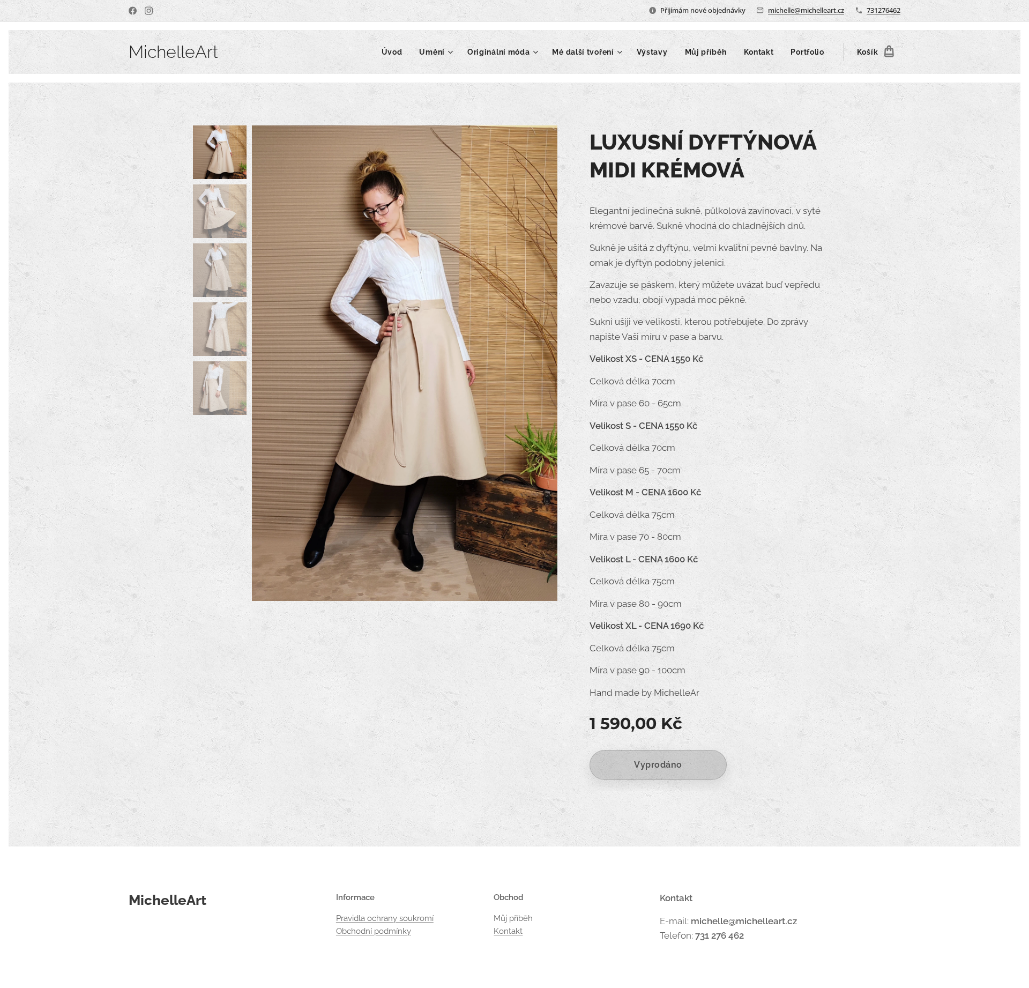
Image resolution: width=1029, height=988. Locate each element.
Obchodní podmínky (373, 931)
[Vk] (132, 11)
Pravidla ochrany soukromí (385, 918)
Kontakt (508, 931)
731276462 (883, 10)
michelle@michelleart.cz (806, 10)
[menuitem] (395, 52)
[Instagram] (148, 11)
